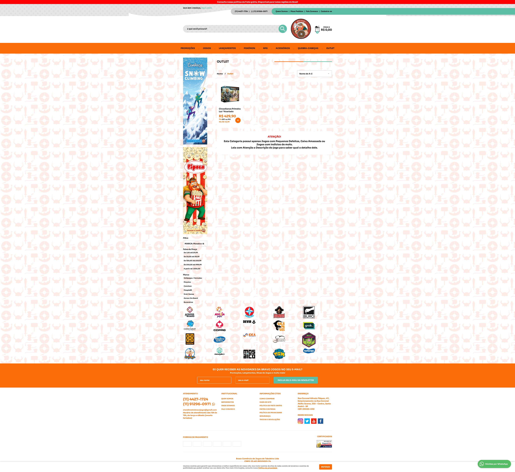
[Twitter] (307, 421)
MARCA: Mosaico (193, 243)
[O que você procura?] (283, 29)
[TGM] (287, 354)
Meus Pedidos (296, 11)
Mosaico (187, 282)
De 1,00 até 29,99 (191, 253)
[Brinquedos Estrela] (257, 312)
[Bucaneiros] (287, 312)
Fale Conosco (312, 11)
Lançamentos (227, 48)
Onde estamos (228, 406)
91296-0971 (260, 11)
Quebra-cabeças (308, 48)
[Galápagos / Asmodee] (287, 325)
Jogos (207, 48)
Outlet (330, 48)
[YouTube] (314, 421)
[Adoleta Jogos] (228, 312)
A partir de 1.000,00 (192, 269)
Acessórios (283, 48)
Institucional (229, 393)
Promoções (188, 48)
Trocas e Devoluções (270, 420)
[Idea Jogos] (257, 335)
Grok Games (189, 294)
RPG (265, 48)
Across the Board (191, 298)
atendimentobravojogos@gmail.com (200, 410)
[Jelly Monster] (317, 339)
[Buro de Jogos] (317, 312)
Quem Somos (282, 11)
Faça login (206, 8)
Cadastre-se (326, 11)
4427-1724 (241, 11)
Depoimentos (227, 402)
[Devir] (257, 322)
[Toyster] (317, 350)
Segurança (265, 416)
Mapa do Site (265, 402)
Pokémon (249, 48)
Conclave (188, 286)
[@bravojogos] (300, 421)
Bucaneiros (188, 302)
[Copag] (228, 325)
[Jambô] (287, 339)
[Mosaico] (257, 354)
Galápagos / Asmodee (193, 278)
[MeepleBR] (228, 351)
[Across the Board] (198, 312)
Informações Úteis (270, 393)
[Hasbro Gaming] (228, 339)
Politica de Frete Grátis (271, 406)
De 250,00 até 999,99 (193, 265)
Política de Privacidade (271, 413)
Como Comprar (267, 399)
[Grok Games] (317, 325)
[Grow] (198, 339)
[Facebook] (320, 421)
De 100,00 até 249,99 (192, 261)
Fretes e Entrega (267, 409)
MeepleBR (188, 290)
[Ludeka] (198, 354)
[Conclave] (198, 325)
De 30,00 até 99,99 (191, 257)
